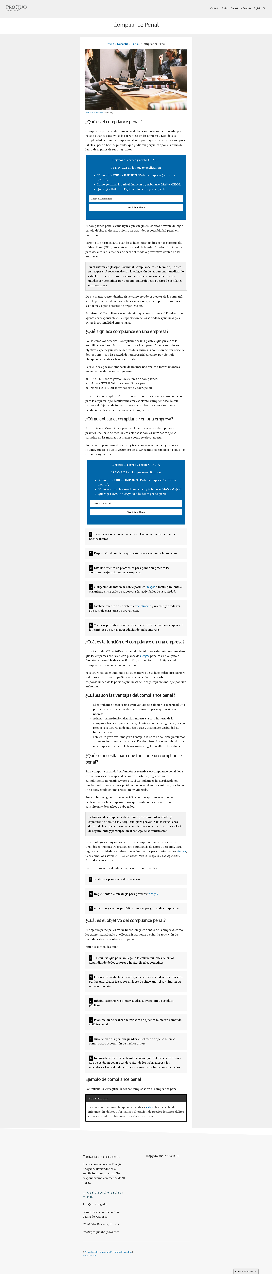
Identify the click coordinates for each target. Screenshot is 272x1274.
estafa (150, 1107)
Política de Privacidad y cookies (115, 1252)
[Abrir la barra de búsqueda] (264, 8)
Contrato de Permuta (241, 8)
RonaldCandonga (94, 113)
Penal (135, 43)
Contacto (214, 8)
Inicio (110, 43)
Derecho (123, 43)
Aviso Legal (91, 1252)
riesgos (150, 587)
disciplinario (143, 606)
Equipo (225, 8)
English (257, 8)
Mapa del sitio (90, 1255)
